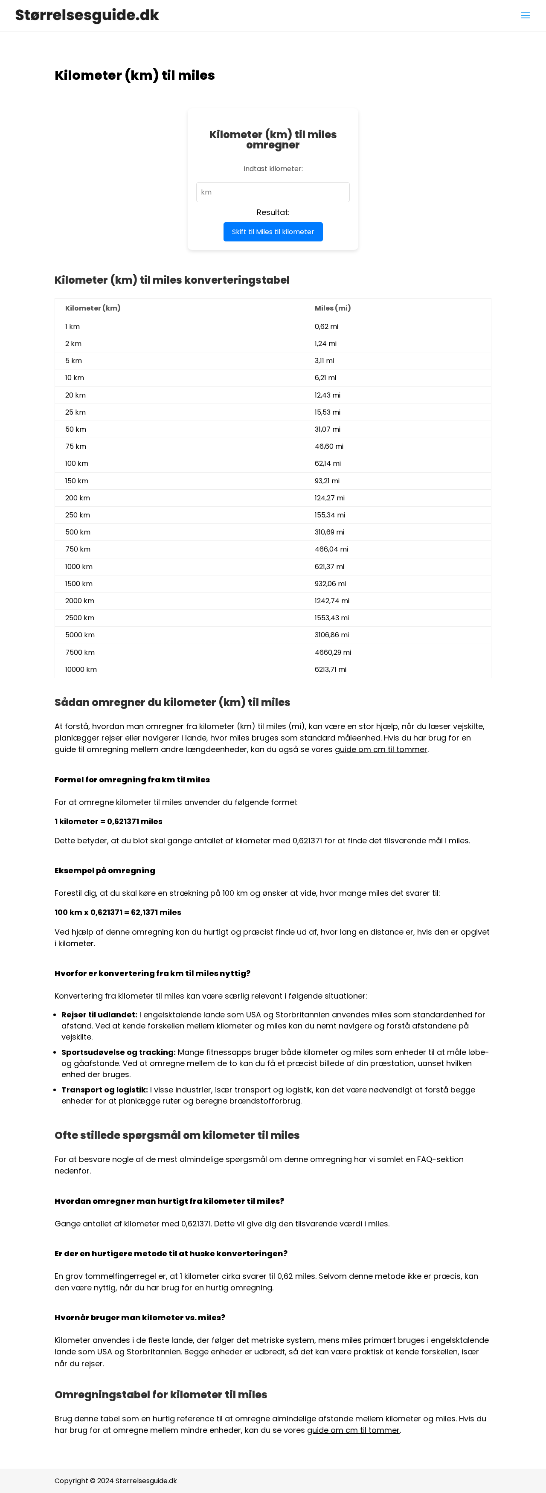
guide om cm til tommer (381, 749)
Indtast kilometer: (273, 169)
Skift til (273, 232)
